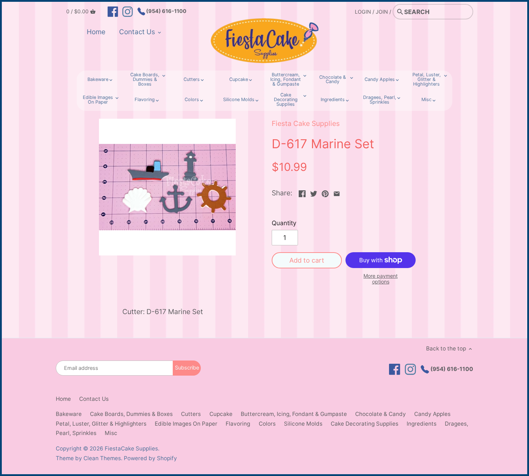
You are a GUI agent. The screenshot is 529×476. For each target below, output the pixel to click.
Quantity (284, 223)
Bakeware (69, 414)
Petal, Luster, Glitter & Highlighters (101, 423)
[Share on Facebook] (302, 192)
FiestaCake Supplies (131, 448)
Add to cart (306, 260)
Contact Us (94, 398)
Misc (111, 433)
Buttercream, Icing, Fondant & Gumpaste (294, 414)
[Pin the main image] (325, 192)
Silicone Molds (303, 423)
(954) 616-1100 (165, 11)
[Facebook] (113, 11)
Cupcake (220, 414)
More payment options (380, 278)
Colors (267, 423)
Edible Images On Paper (186, 423)
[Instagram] (127, 11)
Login (363, 12)
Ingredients (422, 423)
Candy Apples (432, 414)
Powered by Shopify (150, 458)
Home (63, 398)
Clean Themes (102, 458)
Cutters (191, 414)
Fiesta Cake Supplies (306, 123)
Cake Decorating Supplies (364, 423)
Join (382, 12)
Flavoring (238, 423)
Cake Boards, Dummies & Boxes (131, 414)
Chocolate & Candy (380, 414)
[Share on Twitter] (313, 192)
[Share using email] (336, 192)
